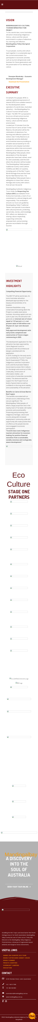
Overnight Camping (11, 965)
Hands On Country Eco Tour (14, 955)
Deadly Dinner (9, 960)
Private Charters (10, 963)
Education (7, 968)
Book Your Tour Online (18, 886)
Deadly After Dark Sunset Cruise (16, 958)
